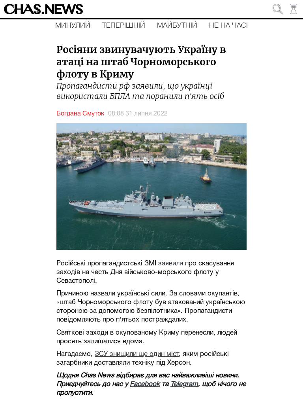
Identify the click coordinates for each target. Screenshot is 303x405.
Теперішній (123, 26)
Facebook (145, 384)
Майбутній (177, 26)
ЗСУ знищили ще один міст (137, 354)
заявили (170, 264)
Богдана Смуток (80, 114)
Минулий (72, 26)
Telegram (184, 384)
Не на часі (228, 26)
